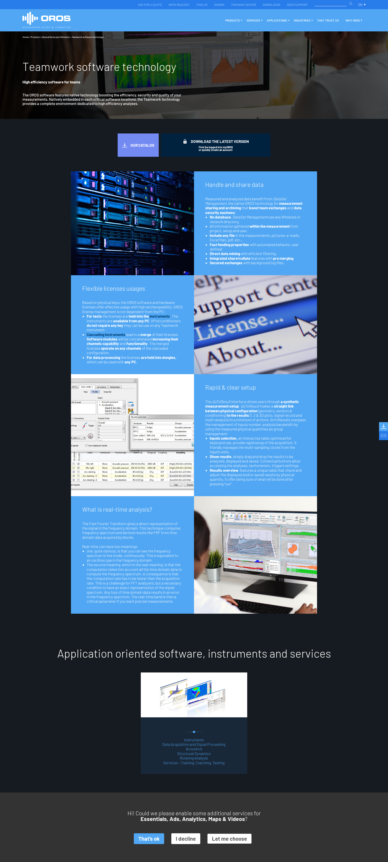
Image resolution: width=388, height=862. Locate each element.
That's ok (149, 838)
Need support (297, 5)
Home (25, 37)
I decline (186, 838)
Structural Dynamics (194, 753)
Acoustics (194, 748)
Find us (201, 5)
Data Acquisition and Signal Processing (193, 744)
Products (35, 37)
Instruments (194, 740)
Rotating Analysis (194, 758)
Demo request (179, 5)
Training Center (243, 5)
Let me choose (229, 838)
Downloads (271, 5)
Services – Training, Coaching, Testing (194, 762)
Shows (219, 5)
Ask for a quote (150, 5)
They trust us (328, 20)
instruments (160, 316)
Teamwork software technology (88, 37)
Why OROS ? (354, 20)
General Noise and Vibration (56, 37)
